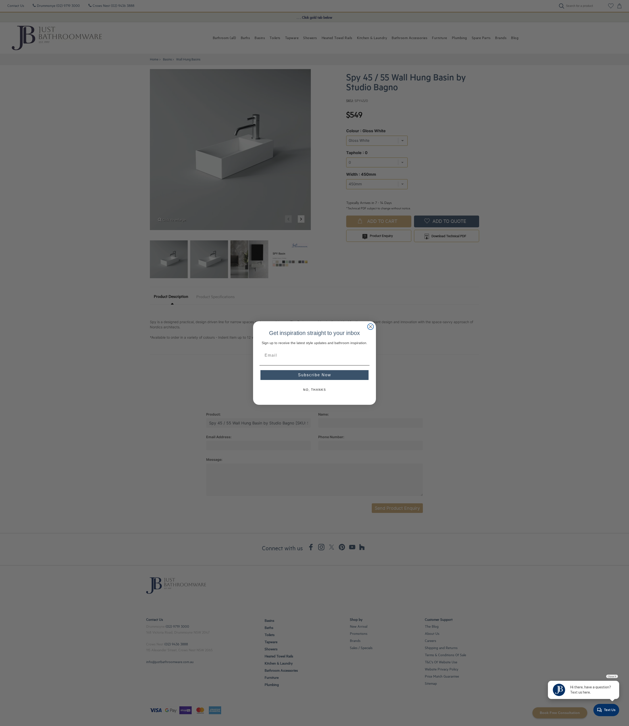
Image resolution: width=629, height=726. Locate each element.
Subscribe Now (314, 375)
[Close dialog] (370, 327)
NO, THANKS (314, 390)
